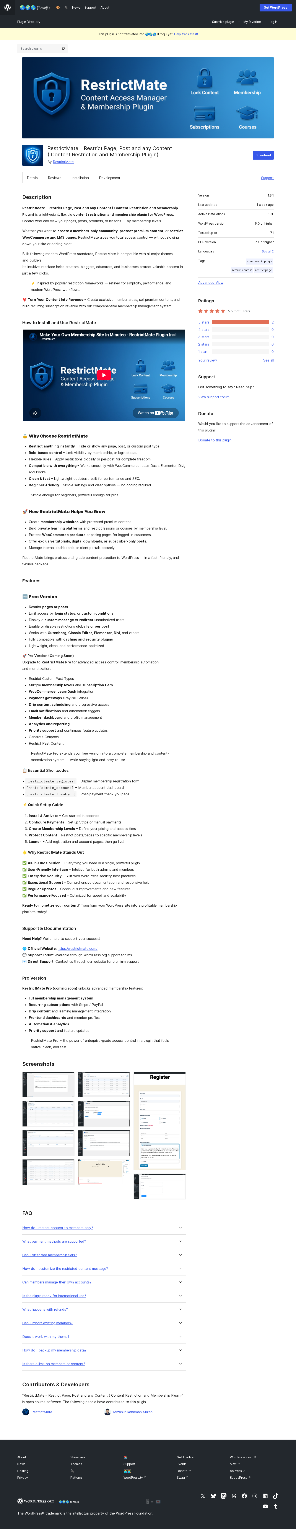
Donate (184, 1471)
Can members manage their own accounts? (56, 1282)
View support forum (213, 397)
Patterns (76, 1477)
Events (182, 1464)
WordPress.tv (135, 1477)
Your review (207, 360)
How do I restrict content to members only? (57, 1228)
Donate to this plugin (214, 440)
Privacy (22, 1477)
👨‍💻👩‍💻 (127, 1471)
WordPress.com (243, 1457)
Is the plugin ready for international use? (54, 1296)
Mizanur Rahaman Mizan (133, 1412)
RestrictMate (63, 162)
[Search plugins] (63, 48)
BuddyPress (240, 1477)
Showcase (77, 1457)
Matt (235, 1464)
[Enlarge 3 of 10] (69, 1136)
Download (263, 155)
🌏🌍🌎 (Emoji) (69, 1502)
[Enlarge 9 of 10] (180, 1077)
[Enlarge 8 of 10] (124, 1165)
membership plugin (259, 261)
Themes (76, 1464)
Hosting (22, 1471)
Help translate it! (186, 34)
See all (268, 360)
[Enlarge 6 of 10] (124, 1106)
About (21, 1457)
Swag (183, 1477)
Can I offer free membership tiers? (49, 1255)
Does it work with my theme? (45, 1337)
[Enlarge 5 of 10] (124, 1077)
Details (32, 178)
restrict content (242, 270)
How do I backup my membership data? (54, 1350)
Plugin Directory (28, 22)
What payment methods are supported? (54, 1241)
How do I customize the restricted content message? (65, 1269)
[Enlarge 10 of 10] (180, 1179)
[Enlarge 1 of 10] (69, 1077)
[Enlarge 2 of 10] (69, 1106)
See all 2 (268, 251)
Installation (80, 178)
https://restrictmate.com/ (78, 948)
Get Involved (186, 1457)
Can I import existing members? (47, 1323)
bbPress (238, 1471)
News (21, 1464)
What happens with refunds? (45, 1309)
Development (109, 178)
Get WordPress (276, 7)
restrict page (263, 270)
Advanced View (210, 282)
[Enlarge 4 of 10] (69, 1165)
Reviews (54, 178)
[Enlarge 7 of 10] (124, 1136)
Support (267, 178)
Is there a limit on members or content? (53, 1364)
